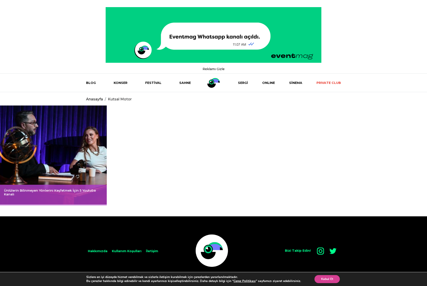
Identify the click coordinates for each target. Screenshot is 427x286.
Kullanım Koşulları (126, 251)
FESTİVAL (153, 83)
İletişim (152, 251)
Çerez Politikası (245, 281)
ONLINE (268, 83)
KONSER (120, 83)
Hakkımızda (97, 251)
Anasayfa (94, 99)
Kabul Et (327, 279)
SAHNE (185, 83)
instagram (320, 251)
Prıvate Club (328, 83)
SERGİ (243, 83)
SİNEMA (295, 83)
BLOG (91, 83)
